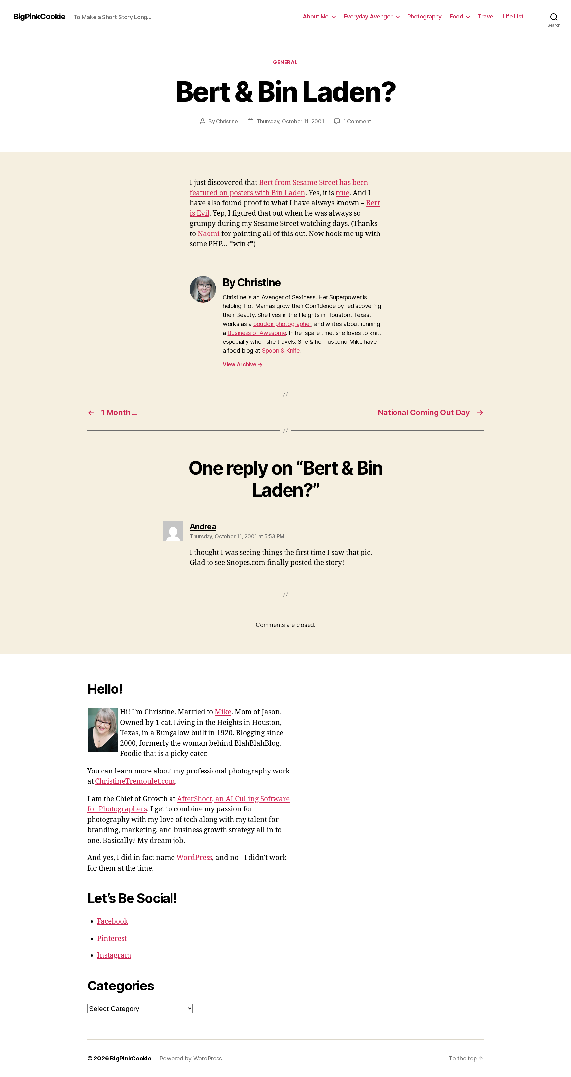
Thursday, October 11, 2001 (290, 121)
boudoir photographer (282, 323)
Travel (486, 16)
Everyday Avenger (368, 16)
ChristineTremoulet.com (135, 781)
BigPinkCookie (39, 16)
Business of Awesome (256, 332)
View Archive (242, 364)
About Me (316, 16)
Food (456, 16)
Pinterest (112, 938)
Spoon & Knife (281, 350)
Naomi (209, 234)
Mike (223, 712)
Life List (513, 16)
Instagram (114, 955)
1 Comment (357, 121)
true (342, 193)
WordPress (194, 857)
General (285, 62)
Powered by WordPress (190, 1058)
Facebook (112, 921)
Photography (424, 16)
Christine (227, 121)
